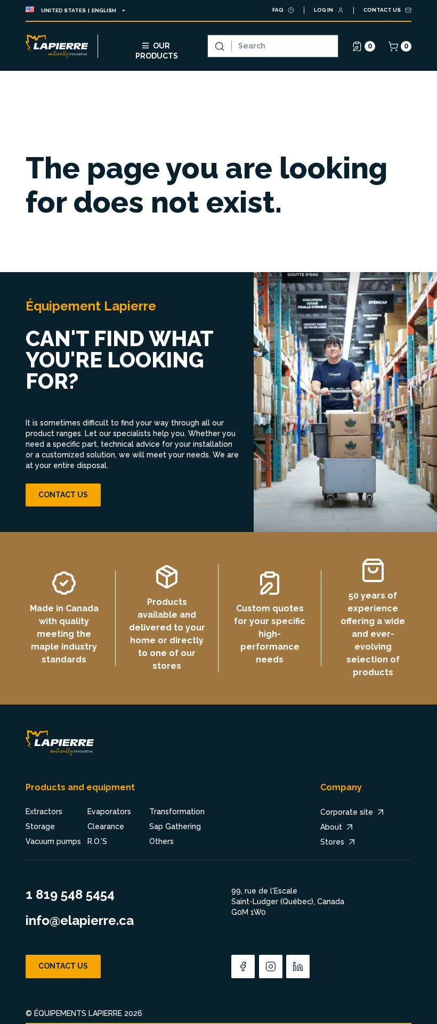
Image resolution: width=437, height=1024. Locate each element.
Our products (156, 50)
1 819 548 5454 (70, 894)
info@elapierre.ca (80, 920)
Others (161, 841)
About (331, 827)
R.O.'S (97, 841)
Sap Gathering (175, 826)
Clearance (105, 826)
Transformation (177, 811)
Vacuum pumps (53, 841)
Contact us (63, 494)
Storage (40, 826)
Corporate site (346, 812)
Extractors (44, 811)
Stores (332, 842)
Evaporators (109, 811)
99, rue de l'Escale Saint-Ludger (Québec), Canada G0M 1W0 (287, 901)
